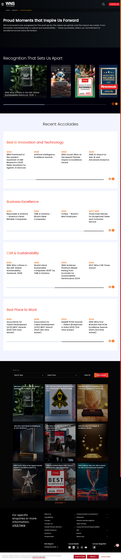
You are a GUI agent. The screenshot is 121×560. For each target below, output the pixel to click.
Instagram (82, 547)
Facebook (70, 547)
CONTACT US (114, 4)
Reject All (92, 556)
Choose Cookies (105, 556)
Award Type (18, 375)
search (103, 4)
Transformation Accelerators (87, 514)
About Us (14, 10)
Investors (47, 533)
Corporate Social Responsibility (88, 527)
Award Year (51, 375)
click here (18, 525)
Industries (80, 517)
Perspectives (49, 536)
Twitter (78, 547)
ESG (78, 530)
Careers (47, 520)
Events (79, 533)
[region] (60, 556)
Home (8, 10)
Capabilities (48, 517)
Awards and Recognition (85, 520)
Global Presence (50, 530)
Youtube (86, 547)
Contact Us (48, 523)
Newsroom (80, 536)
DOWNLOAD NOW (50, 547)
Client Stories (81, 523)
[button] (116, 103)
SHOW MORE (59, 503)
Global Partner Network (53, 527)
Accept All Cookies (80, 556)
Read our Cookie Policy (39, 557)
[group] (25, 81)
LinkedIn (74, 547)
